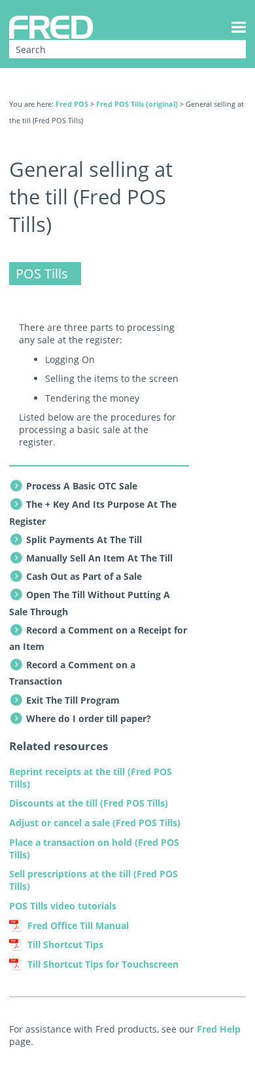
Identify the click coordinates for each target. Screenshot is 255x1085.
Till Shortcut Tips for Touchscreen (102, 964)
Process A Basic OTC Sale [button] (81, 486)
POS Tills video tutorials (62, 906)
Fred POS (72, 104)
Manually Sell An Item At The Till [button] (99, 558)
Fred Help (219, 1029)
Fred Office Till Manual (78, 925)
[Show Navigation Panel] (238, 27)
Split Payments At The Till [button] (84, 539)
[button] (227, 49)
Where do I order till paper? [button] (88, 718)
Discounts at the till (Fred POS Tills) (88, 803)
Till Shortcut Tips (65, 944)
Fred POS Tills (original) (137, 104)
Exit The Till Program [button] (73, 700)
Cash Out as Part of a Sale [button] (84, 576)
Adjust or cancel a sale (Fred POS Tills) (94, 822)
